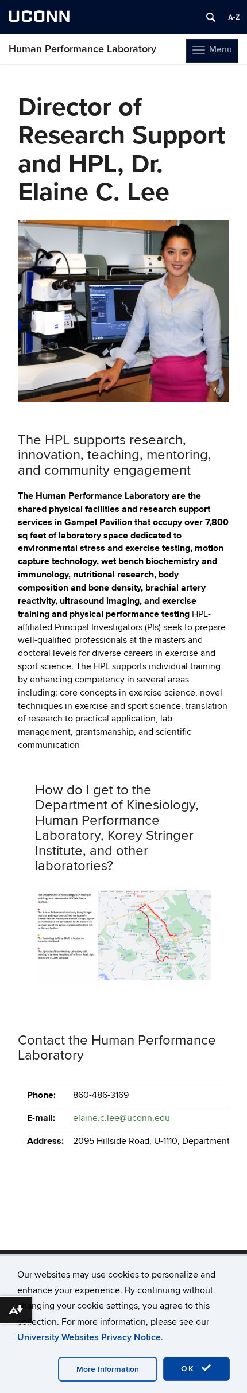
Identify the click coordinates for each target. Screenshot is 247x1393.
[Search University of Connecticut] (211, 17)
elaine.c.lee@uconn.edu (121, 1118)
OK (189, 1368)
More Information (107, 1369)
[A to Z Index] (234, 17)
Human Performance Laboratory (82, 49)
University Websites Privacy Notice (89, 1337)
